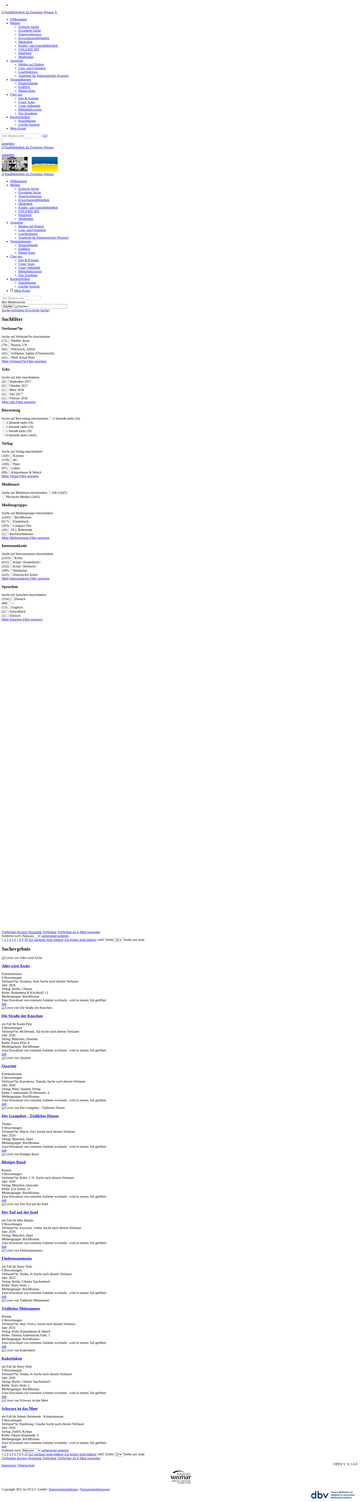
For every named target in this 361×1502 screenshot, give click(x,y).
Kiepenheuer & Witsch (26, 472)
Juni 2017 (16, 394)
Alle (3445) (59, 492)
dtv (15, 460)
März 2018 (17, 390)
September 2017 (20, 381)
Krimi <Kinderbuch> (27, 562)
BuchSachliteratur (21, 534)
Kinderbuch (21, 521)
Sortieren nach (11, 936)
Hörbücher (20, 570)
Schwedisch (17, 611)
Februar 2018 (18, 398)
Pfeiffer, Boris (20, 341)
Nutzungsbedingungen (95, 1489)
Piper (16, 464)
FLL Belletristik (21, 530)
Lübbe (15, 468)
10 (26, 940)
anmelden (8, 143)
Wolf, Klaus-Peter (23, 357)
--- (12, 603)
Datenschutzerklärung (63, 1489)
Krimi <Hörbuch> (25, 566)
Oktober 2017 (19, 385)
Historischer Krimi (25, 574)
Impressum (9, 1465)
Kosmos (18, 455)
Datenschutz (26, 1465)
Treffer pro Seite (134, 940)
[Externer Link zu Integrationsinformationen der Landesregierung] (45, 170)
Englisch (17, 607)
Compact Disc (22, 525)
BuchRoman (23, 517)
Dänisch (15, 615)
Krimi (18, 558)
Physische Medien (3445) (23, 497)
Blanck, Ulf (19, 345)
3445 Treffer (105, 940)
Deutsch (20, 599)
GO (44, 135)
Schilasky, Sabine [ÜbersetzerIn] (32, 353)
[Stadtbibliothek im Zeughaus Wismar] (28, 12)
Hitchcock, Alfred (23, 349)
